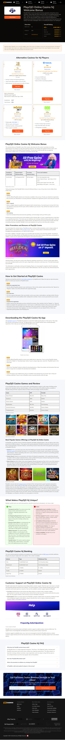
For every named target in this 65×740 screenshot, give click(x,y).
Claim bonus (12, 17)
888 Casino (46, 554)
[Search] (61, 2)
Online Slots (34, 708)
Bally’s (18, 706)
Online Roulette (35, 712)
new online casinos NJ (27, 279)
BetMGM (19, 708)
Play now (17, 86)
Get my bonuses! (45, 688)
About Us (49, 704)
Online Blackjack (35, 710)
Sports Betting (54, 2)
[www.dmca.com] (29, 720)
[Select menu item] (22, 2)
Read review (18, 71)
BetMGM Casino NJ (12, 320)
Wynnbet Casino (26, 229)
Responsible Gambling (51, 708)
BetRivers (19, 710)
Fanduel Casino (22, 484)
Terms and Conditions (51, 710)
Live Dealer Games (36, 706)
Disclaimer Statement (51, 712)
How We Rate (50, 706)
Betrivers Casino (11, 451)
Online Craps (34, 704)
